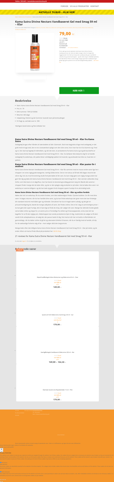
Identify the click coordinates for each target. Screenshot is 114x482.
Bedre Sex (38, 27)
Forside (64, 6)
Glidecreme (48, 27)
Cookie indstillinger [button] (47, 445)
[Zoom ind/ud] (0, 479)
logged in (24, 241)
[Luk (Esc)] (5, 479)
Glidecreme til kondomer (25, 17)
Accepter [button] (56, 445)
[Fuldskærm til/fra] (2, 479)
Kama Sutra (75, 27)
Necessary (4, 462)
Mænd (83, 27)
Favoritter (43, 27)
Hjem (16, 17)
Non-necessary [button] (4, 470)
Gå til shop (57, 231)
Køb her (78, 90)
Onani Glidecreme (89, 27)
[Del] (3, 479)
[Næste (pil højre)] (2, 481)
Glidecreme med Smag (56, 27)
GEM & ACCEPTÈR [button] (4, 477)
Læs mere (37, 445)
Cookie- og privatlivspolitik (22, 439)
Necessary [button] (2, 460)
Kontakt (95, 6)
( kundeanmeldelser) (73, 47)
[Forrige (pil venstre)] (0, 481)
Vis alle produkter (79, 6)
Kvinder (80, 27)
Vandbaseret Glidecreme (20, 29)
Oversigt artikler (28, 410)
